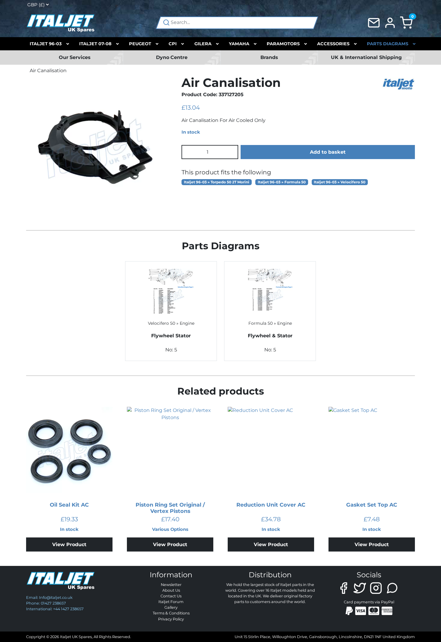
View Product (69, 544)
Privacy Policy (171, 619)
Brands (269, 57)
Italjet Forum (171, 601)
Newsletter (171, 584)
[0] (406, 22)
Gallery (171, 607)
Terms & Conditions (171, 613)
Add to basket (328, 152)
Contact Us (171, 596)
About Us (171, 590)
